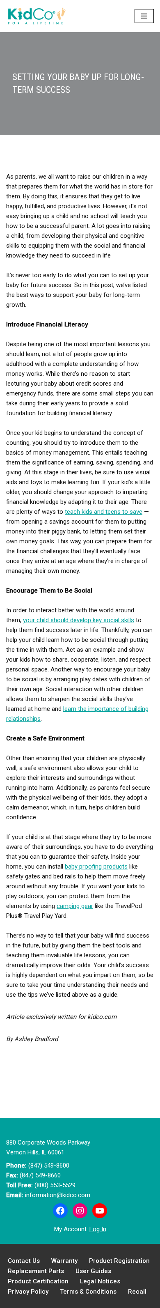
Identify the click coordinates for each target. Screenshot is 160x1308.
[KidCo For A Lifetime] (39, 16)
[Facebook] (60, 1210)
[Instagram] (80, 1210)
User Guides (93, 1271)
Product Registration (119, 1260)
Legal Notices (100, 1281)
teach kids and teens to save (103, 511)
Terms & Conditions (88, 1291)
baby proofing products (96, 866)
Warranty (64, 1260)
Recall (137, 1291)
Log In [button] (97, 1229)
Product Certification (38, 1281)
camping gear (75, 906)
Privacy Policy (28, 1291)
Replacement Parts (36, 1271)
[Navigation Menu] (144, 16)
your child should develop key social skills (78, 620)
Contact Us (24, 1260)
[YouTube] (99, 1210)
